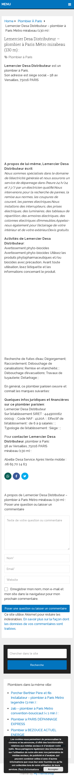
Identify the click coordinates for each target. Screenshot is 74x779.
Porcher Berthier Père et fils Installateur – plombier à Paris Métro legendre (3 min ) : (37, 697)
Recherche (37, 665)
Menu (6, 4)
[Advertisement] (37, 123)
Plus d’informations (28, 769)
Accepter (53, 769)
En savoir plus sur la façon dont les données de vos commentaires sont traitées (36, 624)
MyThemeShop (44, 773)
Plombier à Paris (20, 57)
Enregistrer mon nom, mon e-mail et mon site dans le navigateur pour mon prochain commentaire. (34, 594)
